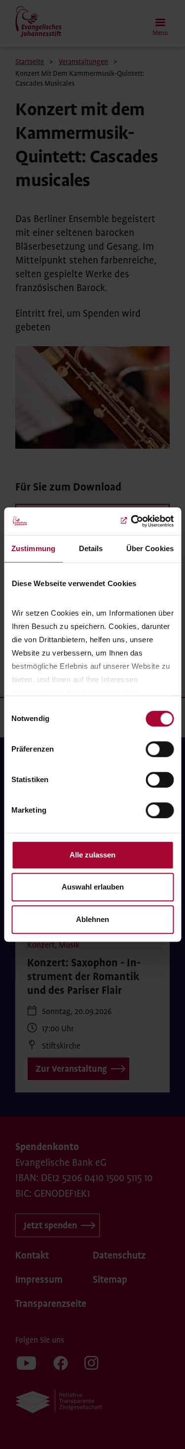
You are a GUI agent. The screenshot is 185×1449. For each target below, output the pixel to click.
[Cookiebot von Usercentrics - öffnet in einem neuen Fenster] (132, 521)
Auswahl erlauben (93, 887)
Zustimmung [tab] (33, 548)
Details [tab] (91, 548)
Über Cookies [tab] (150, 548)
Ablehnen (92, 919)
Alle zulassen (92, 855)
